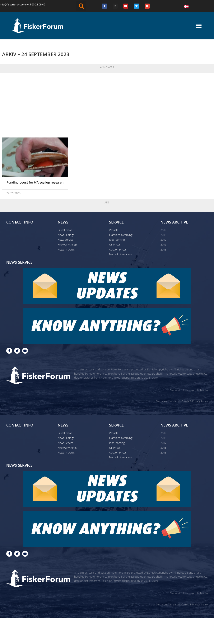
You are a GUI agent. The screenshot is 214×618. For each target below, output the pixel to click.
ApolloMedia (200, 390)
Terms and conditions (168, 401)
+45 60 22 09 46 (36, 4)
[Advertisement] (107, 104)
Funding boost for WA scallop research (35, 182)
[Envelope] (147, 6)
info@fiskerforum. (10, 4)
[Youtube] (125, 6)
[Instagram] (115, 6)
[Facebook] (104, 6)
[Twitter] (136, 6)
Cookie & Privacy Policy (194, 401)
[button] (81, 6)
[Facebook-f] (9, 351)
